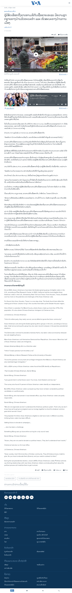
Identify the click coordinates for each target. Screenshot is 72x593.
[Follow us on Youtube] (10, 497)
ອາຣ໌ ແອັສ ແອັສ (8, 568)
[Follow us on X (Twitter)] (19, 497)
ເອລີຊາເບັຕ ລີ (7, 27)
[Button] (53, 35)
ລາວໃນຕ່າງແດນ (41, 532)
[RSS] (23, 497)
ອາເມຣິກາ (6, 538)
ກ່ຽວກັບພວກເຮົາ (8, 552)
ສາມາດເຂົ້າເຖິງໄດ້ (41, 585)
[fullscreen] (66, 70)
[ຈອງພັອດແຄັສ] (31, 497)
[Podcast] (27, 497)
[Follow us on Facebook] (6, 497)
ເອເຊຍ (6, 535)
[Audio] (43, 590)
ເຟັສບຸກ (6, 565)
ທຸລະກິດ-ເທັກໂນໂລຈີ (42, 535)
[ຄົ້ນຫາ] (59, 590)
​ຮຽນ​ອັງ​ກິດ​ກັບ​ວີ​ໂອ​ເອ (42, 578)
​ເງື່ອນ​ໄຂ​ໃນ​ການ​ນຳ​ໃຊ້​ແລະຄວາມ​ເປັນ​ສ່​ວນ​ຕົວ (15, 582)
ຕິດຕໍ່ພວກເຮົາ (7, 555)
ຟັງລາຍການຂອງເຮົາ (9, 522)
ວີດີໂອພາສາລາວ (8, 509)
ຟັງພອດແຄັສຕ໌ (40, 552)
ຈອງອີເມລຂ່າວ (40, 565)
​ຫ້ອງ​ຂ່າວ (6, 578)
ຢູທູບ (5, 512)
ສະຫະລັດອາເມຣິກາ (10, 11)
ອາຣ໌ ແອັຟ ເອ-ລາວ (42, 582)
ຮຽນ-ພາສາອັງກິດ (41, 542)
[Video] (27, 590)
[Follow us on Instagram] (14, 497)
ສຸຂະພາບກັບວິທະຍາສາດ (43, 538)
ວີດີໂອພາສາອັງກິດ (41, 509)
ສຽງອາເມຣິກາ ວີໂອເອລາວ (38, 98)
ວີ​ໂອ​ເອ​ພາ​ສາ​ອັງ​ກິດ (9, 585)
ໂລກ (5, 542)
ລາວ (5, 532)
